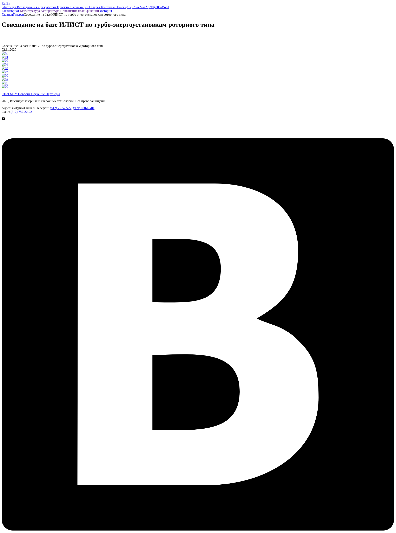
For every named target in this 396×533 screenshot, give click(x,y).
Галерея (18, 14)
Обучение (38, 94)
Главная (7, 14)
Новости (24, 94)
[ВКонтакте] (198, 529)
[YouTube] (12, 136)
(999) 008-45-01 (83, 108)
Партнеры (53, 94)
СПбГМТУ (10, 94)
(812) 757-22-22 (60, 108)
